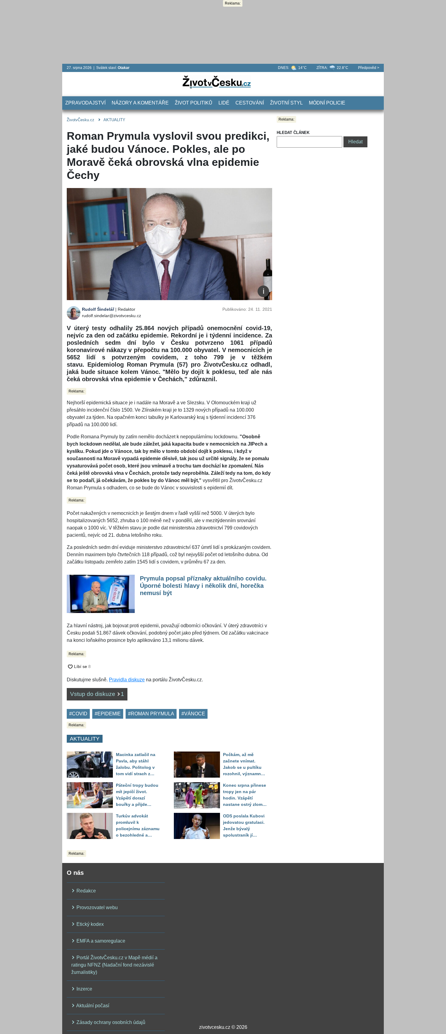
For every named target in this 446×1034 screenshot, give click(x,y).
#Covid (78, 713)
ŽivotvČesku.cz (80, 120)
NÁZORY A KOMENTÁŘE (140, 102)
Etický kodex (89, 924)
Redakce (85, 890)
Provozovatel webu (96, 907)
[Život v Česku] (216, 81)
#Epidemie (108, 713)
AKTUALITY (114, 120)
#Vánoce (193, 713)
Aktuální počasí (92, 1005)
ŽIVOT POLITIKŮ (193, 102)
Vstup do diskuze (97, 694)
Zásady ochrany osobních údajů (110, 1022)
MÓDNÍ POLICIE (327, 102)
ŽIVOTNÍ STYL (286, 102)
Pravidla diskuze (127, 679)
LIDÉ (223, 102)
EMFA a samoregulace (100, 940)
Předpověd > (368, 68)
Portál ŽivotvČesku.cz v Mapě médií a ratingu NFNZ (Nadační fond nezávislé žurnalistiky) (114, 965)
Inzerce (83, 988)
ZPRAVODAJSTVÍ (85, 102)
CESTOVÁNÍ (249, 102)
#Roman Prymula (151, 713)
